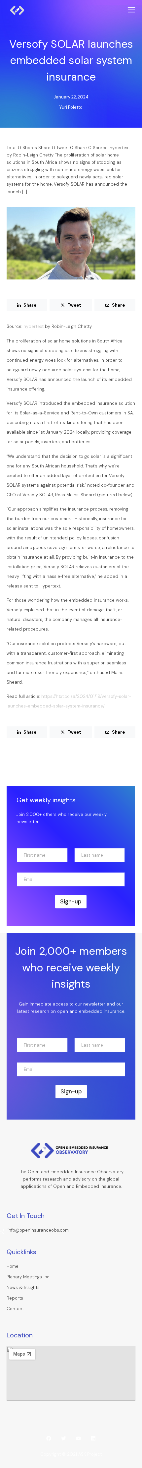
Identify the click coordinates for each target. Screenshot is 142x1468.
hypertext (33, 326)
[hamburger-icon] (131, 10)
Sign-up (71, 901)
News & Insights (23, 1287)
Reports (15, 1298)
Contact (15, 1309)
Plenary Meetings (24, 1277)
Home (12, 1266)
